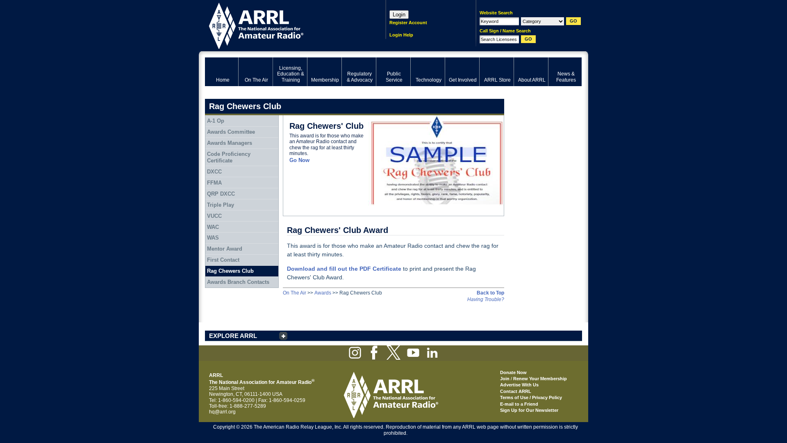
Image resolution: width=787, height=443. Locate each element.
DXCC (214, 172)
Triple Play (220, 205)
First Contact (223, 260)
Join (505, 378)
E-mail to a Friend (519, 404)
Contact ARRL (515, 391)
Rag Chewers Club (230, 271)
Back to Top (490, 293)
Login (399, 14)
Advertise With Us (519, 384)
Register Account (408, 22)
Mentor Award (224, 249)
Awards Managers (229, 143)
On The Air (294, 293)
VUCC (214, 216)
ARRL (284, 25)
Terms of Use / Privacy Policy (531, 397)
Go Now (299, 160)
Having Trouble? (485, 299)
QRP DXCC (221, 194)
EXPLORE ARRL (233, 335)
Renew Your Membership (540, 378)
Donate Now (513, 372)
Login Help (401, 34)
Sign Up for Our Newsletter (529, 410)
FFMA (214, 183)
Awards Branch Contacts (238, 282)
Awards (322, 293)
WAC (213, 227)
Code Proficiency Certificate (228, 157)
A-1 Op (215, 121)
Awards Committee (231, 132)
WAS (213, 238)
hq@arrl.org (222, 412)
